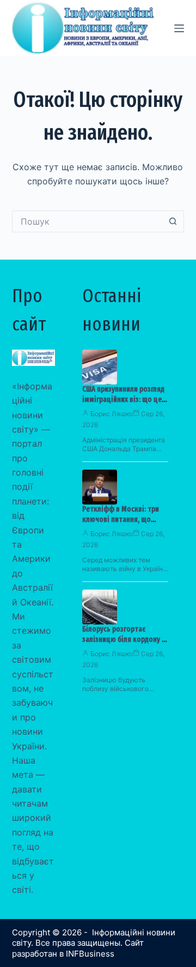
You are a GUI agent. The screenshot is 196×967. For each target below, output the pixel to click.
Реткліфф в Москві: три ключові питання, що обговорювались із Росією (125, 519)
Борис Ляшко (111, 414)
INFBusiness (90, 953)
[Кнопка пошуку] (173, 221)
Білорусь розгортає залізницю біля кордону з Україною (123, 639)
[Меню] (179, 28)
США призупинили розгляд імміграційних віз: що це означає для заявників (123, 400)
